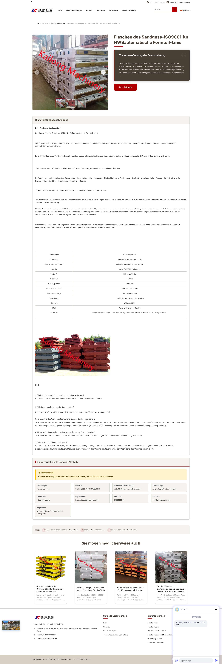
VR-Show (101, 10)
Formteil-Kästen (153, 627)
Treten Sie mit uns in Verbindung (115, 635)
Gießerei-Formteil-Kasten (157, 631)
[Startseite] (43, 10)
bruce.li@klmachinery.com (180, 2)
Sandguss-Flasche (58, 23)
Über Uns (113, 10)
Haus (60, 10)
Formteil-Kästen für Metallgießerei (160, 635)
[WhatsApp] (172, 660)
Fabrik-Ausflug (129, 10)
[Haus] (38, 23)
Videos (89, 10)
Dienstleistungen (74, 10)
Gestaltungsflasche (155, 639)
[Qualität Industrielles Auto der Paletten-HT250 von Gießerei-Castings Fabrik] (131, 567)
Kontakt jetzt (51, 600)
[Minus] (216, 609)
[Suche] (174, 9)
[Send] (216, 660)
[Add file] (176, 660)
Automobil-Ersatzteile (156, 643)
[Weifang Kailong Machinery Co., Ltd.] (45, 620)
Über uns (106, 627)
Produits (45, 23)
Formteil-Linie (153, 623)
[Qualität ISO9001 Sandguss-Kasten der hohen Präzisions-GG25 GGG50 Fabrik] (91, 567)
